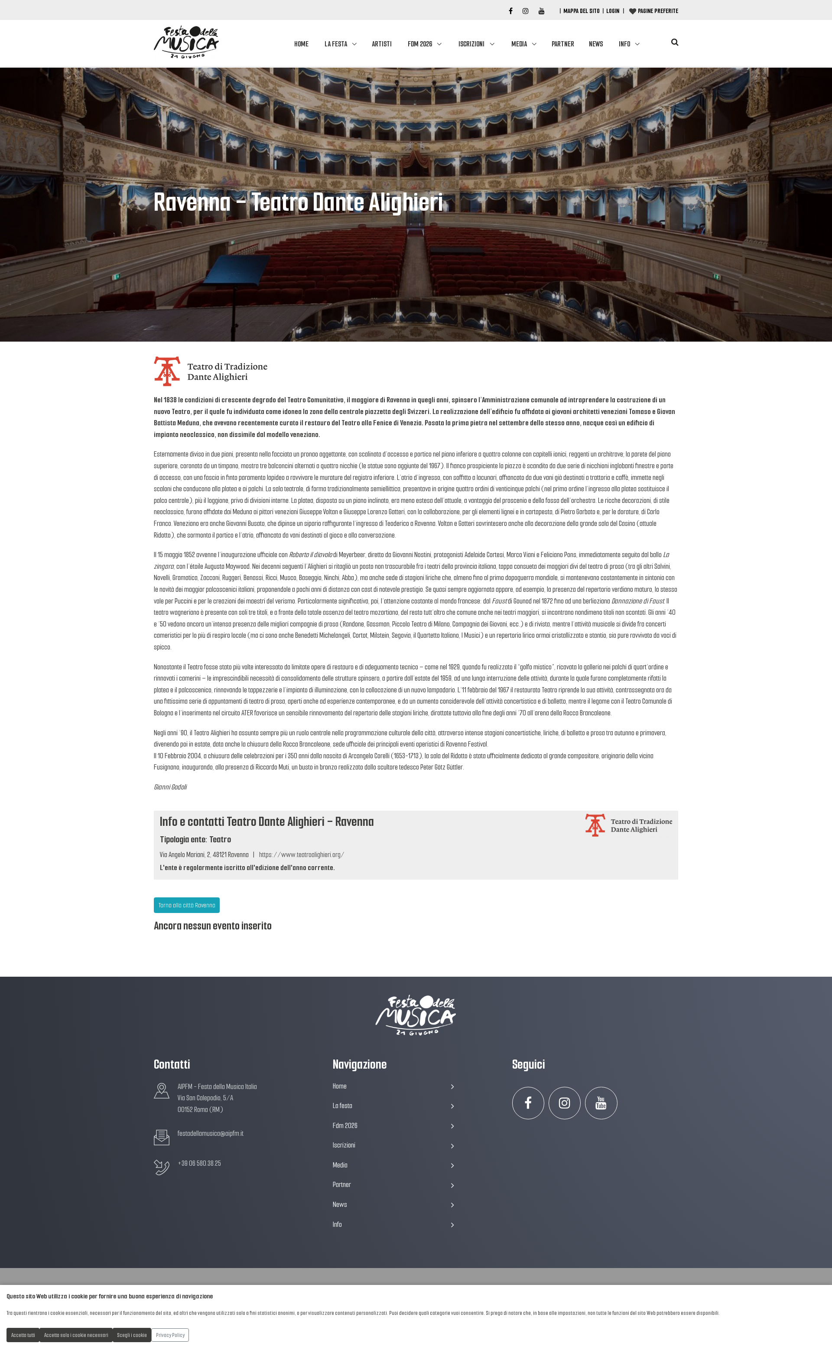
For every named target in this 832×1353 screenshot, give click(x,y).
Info (624, 44)
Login (612, 11)
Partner (563, 44)
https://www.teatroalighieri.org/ (301, 855)
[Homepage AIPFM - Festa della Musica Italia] (186, 43)
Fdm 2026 (420, 44)
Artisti (382, 44)
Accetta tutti (23, 1335)
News (596, 44)
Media (519, 44)
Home (301, 44)
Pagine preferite (658, 11)
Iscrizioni (471, 44)
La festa (336, 44)
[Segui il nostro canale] (542, 11)
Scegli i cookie (132, 1335)
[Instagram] (526, 11)
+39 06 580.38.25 (199, 1163)
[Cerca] (674, 42)
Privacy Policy (170, 1335)
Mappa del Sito (581, 11)
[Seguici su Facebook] (511, 11)
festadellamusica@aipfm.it (211, 1133)
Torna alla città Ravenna (187, 905)
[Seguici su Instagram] (565, 1103)
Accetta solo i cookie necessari (76, 1335)
